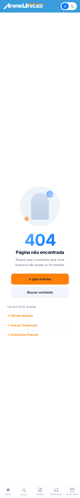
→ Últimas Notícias (20, 315)
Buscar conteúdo (40, 292)
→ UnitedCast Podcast (22, 334)
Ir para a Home (40, 279)
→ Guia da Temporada (22, 325)
